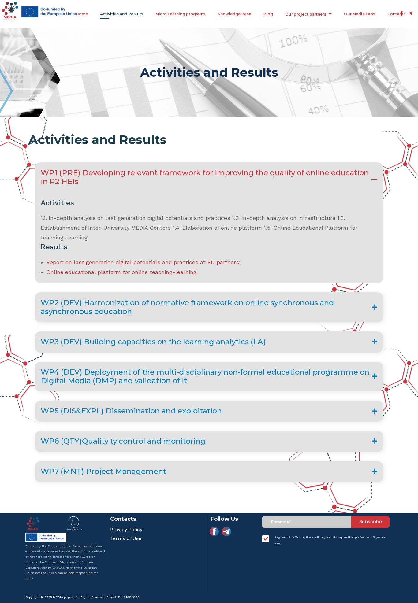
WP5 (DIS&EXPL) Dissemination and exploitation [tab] (131, 410)
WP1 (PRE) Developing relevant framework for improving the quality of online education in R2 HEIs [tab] (205, 177)
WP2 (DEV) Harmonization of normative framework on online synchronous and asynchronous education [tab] (187, 307)
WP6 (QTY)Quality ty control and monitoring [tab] (123, 441)
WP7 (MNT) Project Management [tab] (103, 471)
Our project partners (305, 14)
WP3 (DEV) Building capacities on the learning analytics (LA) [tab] (153, 341)
